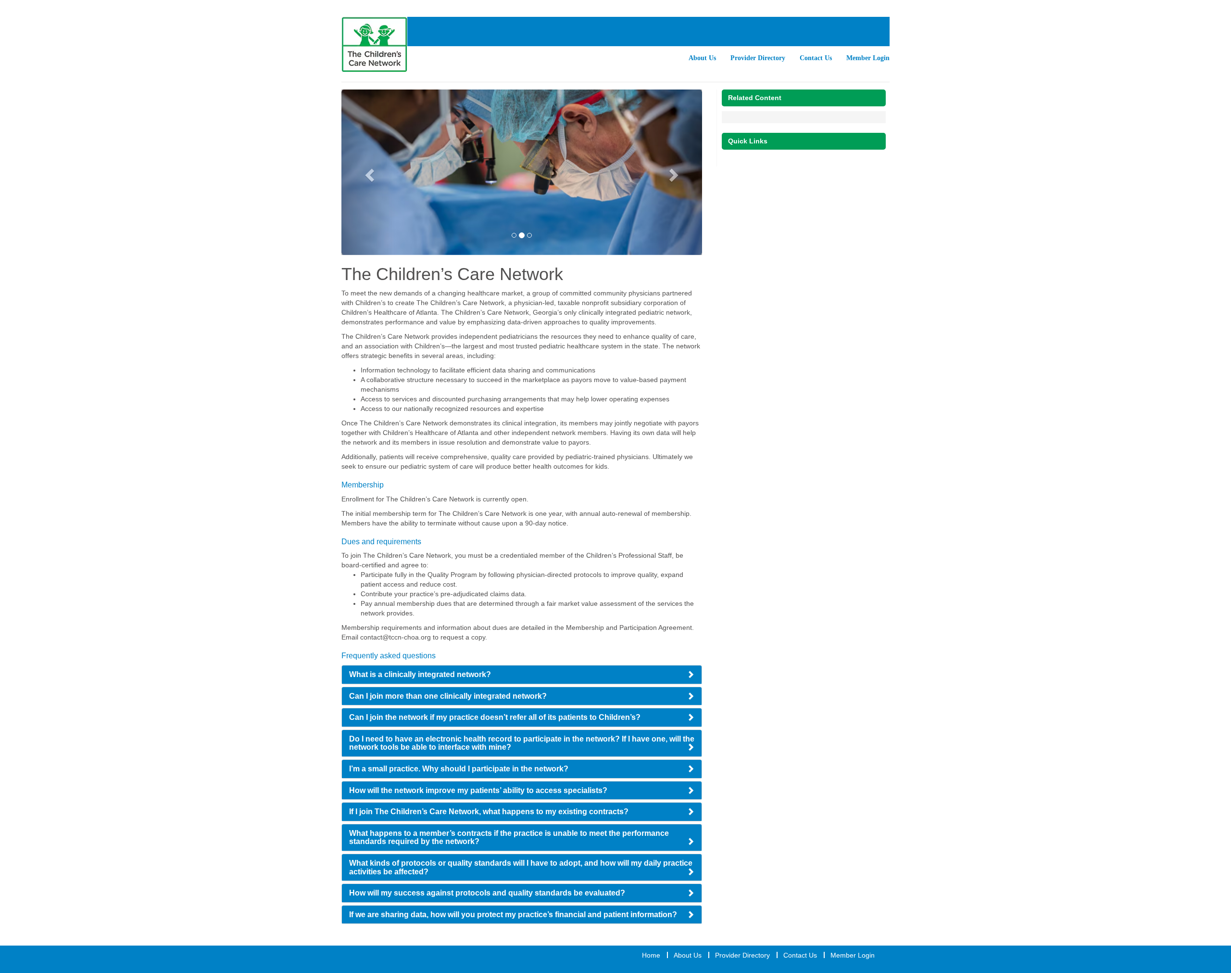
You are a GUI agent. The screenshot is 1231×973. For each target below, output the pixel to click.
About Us (702, 58)
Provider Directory (757, 58)
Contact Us (816, 58)
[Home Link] (374, 44)
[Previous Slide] (368, 172)
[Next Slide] (675, 172)
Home (651, 955)
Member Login (868, 58)
